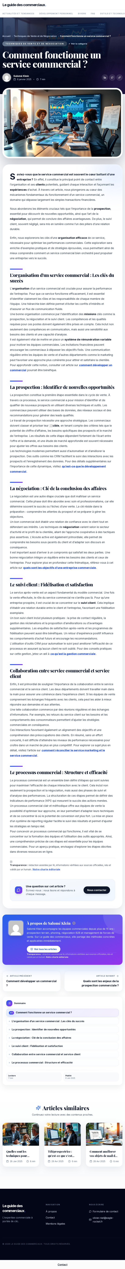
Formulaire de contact (105, 1211)
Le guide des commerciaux (24, 5)
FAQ (93, 13)
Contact (50, 1217)
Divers (82, 13)
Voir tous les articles (45, 949)
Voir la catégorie (79, 44)
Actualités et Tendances (18, 13)
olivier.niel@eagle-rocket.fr (103, 1219)
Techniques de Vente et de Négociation (35, 36)
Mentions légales (55, 1223)
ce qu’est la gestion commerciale (72, 653)
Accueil (6, 36)
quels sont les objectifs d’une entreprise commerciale (59, 567)
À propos (51, 1211)
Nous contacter (96, 890)
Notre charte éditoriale (46, 869)
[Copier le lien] (119, 77)
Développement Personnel (56, 13)
